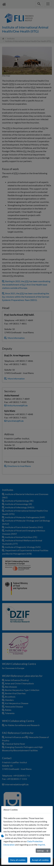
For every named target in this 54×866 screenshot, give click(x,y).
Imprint (41, 844)
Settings (40, 850)
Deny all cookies (17, 860)
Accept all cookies (40, 860)
